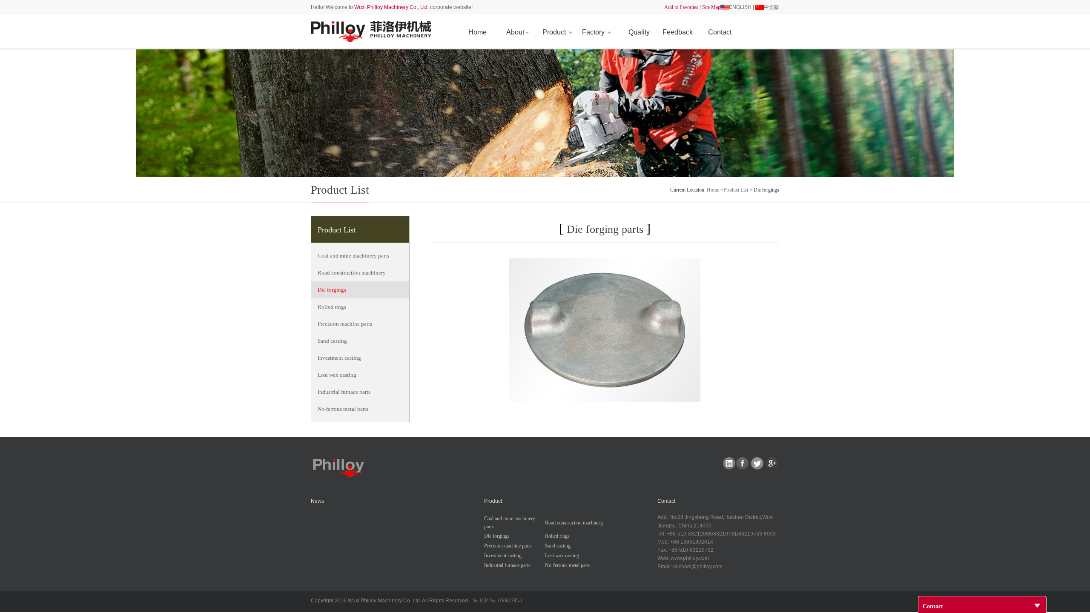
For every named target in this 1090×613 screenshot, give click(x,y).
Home (477, 32)
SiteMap (711, 7)
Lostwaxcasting (337, 375)
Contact (719, 32)
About (515, 32)
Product (555, 32)
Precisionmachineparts (345, 324)
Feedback (678, 32)
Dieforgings (332, 289)
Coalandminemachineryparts (353, 255)
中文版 (771, 7)
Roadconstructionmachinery (352, 272)
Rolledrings (332, 307)
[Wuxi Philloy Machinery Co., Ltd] (372, 31)
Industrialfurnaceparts (344, 392)
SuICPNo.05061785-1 (498, 601)
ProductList (735, 190)
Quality (639, 32)
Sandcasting (332, 341)
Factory (594, 32)
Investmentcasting (339, 358)
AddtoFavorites (681, 7)
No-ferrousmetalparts (343, 409)
